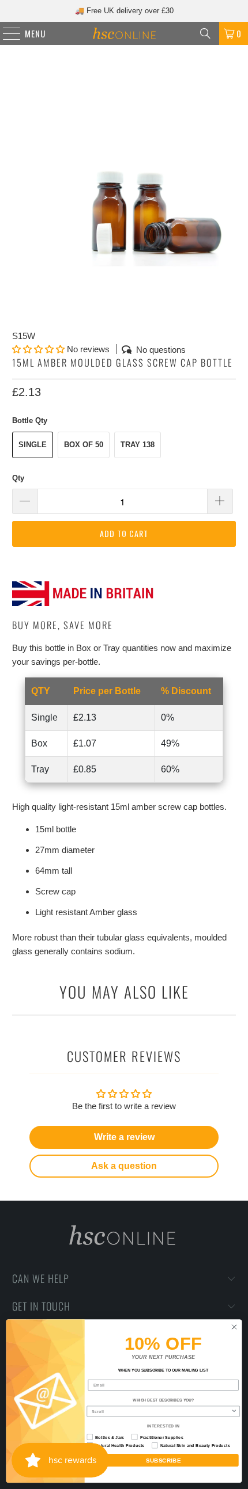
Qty (18, 478)
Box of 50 (83, 444)
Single (32, 444)
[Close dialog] (234, 1327)
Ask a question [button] (124, 1166)
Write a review (124, 1137)
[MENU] (6, 33)
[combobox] (161, 1411)
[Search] (205, 33)
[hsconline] (124, 33)
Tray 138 (138, 444)
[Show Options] (234, 1411)
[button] (38, 349)
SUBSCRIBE (163, 1460)
